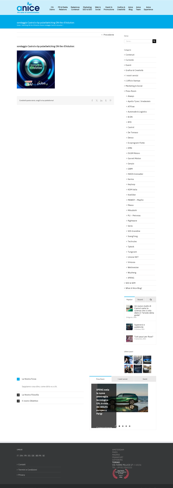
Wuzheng (132, 272)
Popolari (129, 300)
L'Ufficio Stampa (133, 80)
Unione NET (133, 257)
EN (21, 455)
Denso (130, 137)
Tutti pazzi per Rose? (143, 336)
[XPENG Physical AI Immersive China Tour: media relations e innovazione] (128, 359)
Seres (130, 226)
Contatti (21, 464)
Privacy (21, 475)
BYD (129, 122)
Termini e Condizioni (27, 470)
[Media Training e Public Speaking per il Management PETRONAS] (128, 368)
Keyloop (131, 184)
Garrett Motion (134, 158)
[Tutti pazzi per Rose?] (129, 337)
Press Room (131, 91)
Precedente (109, 35)
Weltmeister (133, 267)
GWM (130, 169)
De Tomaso (133, 132)
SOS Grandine (134, 231)
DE (33, 455)
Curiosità (130, 60)
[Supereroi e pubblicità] (129, 325)
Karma (131, 179)
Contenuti (130, 55)
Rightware (132, 221)
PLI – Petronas (134, 215)
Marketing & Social (134, 86)
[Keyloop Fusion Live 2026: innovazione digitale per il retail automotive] (137, 359)
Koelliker (132, 195)
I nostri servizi (132, 75)
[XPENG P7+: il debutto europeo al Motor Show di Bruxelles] (147, 359)
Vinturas (131, 262)
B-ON (130, 117)
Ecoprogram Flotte (136, 143)
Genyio (131, 163)
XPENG (131, 278)
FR (25, 455)
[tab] (100, 379)
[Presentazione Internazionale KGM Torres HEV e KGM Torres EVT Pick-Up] (147, 368)
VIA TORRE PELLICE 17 (122, 465)
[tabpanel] (122, 406)
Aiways (131, 96)
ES (29, 455)
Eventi (128, 65)
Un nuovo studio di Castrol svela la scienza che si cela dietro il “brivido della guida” (144, 310)
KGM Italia (132, 189)
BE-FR (38, 455)
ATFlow (131, 106)
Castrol (131, 127)
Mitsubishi (132, 210)
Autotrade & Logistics (137, 112)
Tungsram (132, 252)
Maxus (131, 205)
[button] (50, 379)
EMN (130, 148)
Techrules (132, 241)
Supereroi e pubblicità (139, 326)
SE (44, 455)
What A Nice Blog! (134, 288)
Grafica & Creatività (134, 70)
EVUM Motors (134, 153)
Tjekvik (131, 246)
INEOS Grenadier (135, 174)
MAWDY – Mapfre (135, 200)
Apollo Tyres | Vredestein (139, 101)
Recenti (140, 300)
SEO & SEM (130, 283)
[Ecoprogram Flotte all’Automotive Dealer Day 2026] (137, 368)
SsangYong (133, 236)
